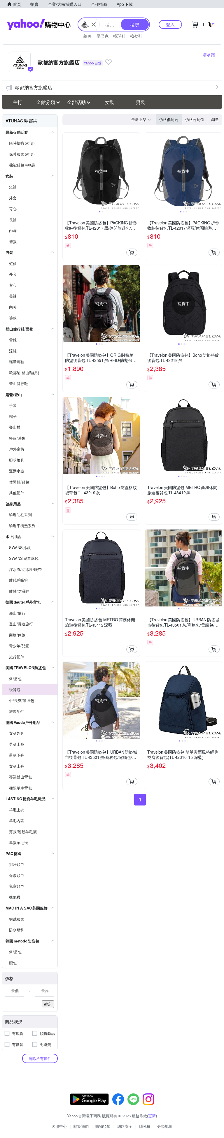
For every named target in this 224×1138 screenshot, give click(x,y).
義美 (87, 36)
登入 (170, 24)
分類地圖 (164, 1126)
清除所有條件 (40, 1058)
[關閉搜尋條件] (93, 24)
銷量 (215, 119)
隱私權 (144, 1126)
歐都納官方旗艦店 (33, 87)
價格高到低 (194, 119)
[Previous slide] (66, 171)
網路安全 (124, 1126)
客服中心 (59, 1126)
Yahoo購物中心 (39, 24)
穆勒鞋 (136, 36)
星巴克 (102, 36)
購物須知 (103, 1126)
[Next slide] (136, 171)
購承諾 (209, 54)
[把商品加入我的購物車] (131, 252)
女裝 (109, 102)
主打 (17, 102)
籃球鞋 (119, 36)
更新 (152, 1115)
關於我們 (81, 1126)
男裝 (140, 102)
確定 (48, 1004)
